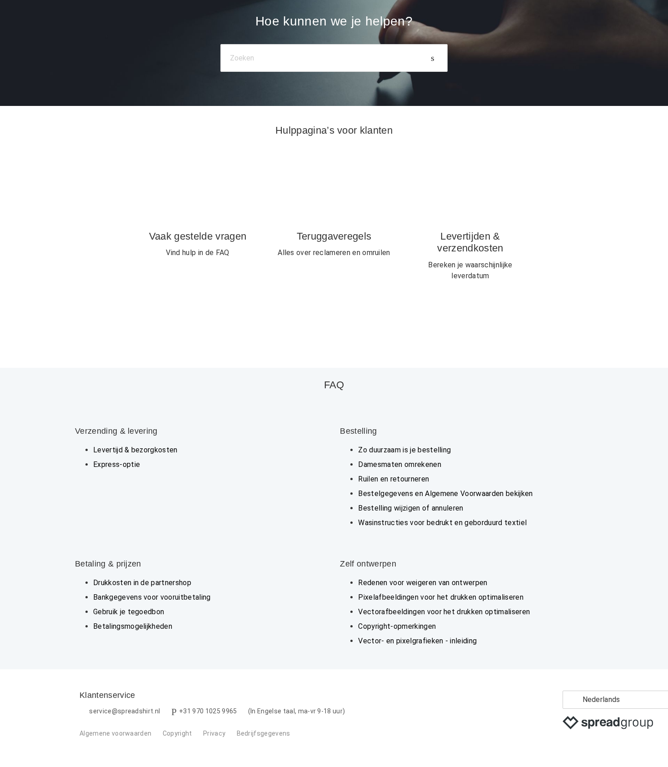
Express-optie (116, 464)
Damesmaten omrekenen (399, 464)
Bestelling (358, 431)
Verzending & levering (116, 431)
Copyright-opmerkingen (397, 626)
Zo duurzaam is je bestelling (404, 450)
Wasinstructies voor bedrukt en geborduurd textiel (442, 522)
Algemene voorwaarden (115, 733)
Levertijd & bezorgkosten (135, 450)
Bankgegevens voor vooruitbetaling (152, 597)
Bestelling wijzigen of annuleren (410, 508)
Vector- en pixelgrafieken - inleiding (417, 641)
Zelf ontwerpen (368, 563)
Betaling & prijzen (108, 563)
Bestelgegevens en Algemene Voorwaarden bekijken (445, 493)
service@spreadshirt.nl (124, 711)
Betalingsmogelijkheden (132, 626)
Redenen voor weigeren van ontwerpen (422, 582)
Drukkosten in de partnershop (142, 582)
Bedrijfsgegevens (263, 733)
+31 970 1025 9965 (208, 711)
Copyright (177, 733)
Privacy (214, 733)
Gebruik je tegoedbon (128, 611)
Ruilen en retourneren (393, 479)
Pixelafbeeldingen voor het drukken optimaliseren (440, 597)
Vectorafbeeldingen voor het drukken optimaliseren (444, 611)
